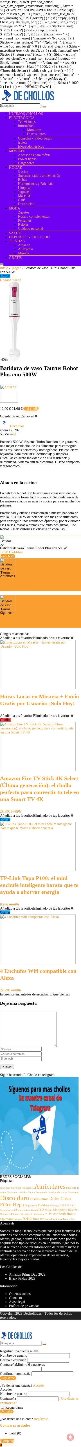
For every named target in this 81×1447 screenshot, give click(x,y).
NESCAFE (73, 1210)
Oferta (14, 1214)
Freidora (44, 1205)
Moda (14, 208)
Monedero (60, 1209)
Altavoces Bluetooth (10, 1188)
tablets (22, 142)
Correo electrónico (13, 1360)
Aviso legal (17, 1302)
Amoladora (28, 1188)
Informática (26, 126)
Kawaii (34, 1210)
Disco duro (14, 1197)
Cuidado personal (30, 228)
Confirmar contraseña (15, 1373)
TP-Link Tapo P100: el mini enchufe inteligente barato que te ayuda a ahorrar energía (39, 885)
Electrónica (22, 118)
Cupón (31, 1192)
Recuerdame (13, 1407)
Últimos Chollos (26, 114)
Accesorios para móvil (34, 155)
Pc (46, 1214)
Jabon (27, 1210)
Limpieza (24, 188)
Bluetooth (12, 1192)
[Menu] (2, 264)
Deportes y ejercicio (29, 237)
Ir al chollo (31, 408)
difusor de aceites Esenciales (64, 1192)
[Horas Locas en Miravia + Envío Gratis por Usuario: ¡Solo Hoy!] (38, 688)
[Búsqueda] (44, 106)
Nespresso (5, 1214)
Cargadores (26, 163)
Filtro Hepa (12, 1204)
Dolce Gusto (60, 1198)
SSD (27, 1218)
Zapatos (23, 212)
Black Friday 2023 (22, 1278)
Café (21, 200)
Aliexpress (25, 249)
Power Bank (57, 1214)
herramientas (6, 1210)
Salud (15, 233)
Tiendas (17, 241)
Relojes (23, 224)
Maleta (48, 1210)
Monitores (34, 130)
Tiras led (38, 1219)
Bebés (22, 179)
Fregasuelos (31, 1205)
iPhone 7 (18, 1210)
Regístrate (8, 1378)
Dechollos (17, 426)
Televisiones (27, 122)
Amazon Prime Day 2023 (27, 1274)
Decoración (26, 204)
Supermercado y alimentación (39, 175)
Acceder (6, 1411)
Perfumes (24, 220)
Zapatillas (50, 1219)
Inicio (4, 268)
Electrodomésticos (31, 146)
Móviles (17, 151)
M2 (41, 1209)
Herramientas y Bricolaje (35, 184)
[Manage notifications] (70, 1437)
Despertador (42, 1192)
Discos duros (36, 134)
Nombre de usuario (13, 1355)
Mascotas (24, 196)
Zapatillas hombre (65, 1219)
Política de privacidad (24, 1306)
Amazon (24, 245)
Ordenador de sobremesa (32, 1214)
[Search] (2, 265)
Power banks (27, 159)
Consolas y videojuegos (35, 138)
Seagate (18, 1219)
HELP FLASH (67, 1205)
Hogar (15, 167)
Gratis (15, 258)
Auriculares (49, 1186)
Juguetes (24, 192)
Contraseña (22, 1364)
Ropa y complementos (34, 216)
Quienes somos (20, 1294)
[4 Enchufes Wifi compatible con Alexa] (38, 963)
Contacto (15, 1298)
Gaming (54, 1205)
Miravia (23, 253)
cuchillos (22, 1192)
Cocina (23, 171)
